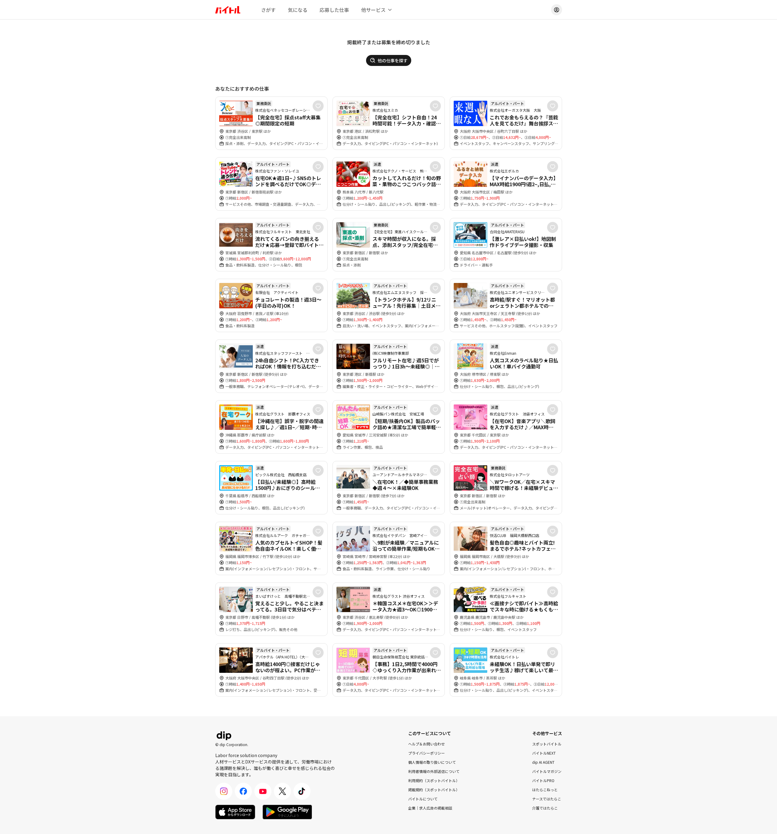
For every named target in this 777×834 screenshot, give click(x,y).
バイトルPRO (543, 780)
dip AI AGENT (543, 762)
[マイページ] (556, 9)
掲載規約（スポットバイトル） (433, 789)
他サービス (373, 9)
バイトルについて (423, 798)
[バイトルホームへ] (227, 9)
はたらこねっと (545, 789)
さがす (268, 9)
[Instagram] (223, 791)
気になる (297, 9)
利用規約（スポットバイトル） (433, 780)
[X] (282, 791)
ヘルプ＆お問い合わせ (426, 743)
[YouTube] (262, 791)
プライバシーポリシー (426, 753)
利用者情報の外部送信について (433, 771)
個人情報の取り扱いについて (432, 762)
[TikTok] (301, 791)
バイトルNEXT (544, 753)
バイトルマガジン (546, 771)
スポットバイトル (546, 743)
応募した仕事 (334, 9)
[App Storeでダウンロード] (235, 812)
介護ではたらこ (545, 807)
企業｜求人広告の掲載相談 (430, 807)
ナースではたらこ (546, 798)
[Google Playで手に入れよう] (287, 812)
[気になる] (318, 105)
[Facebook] (243, 791)
